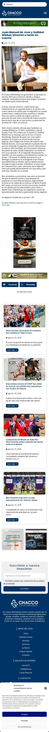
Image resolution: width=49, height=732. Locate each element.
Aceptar (24, 714)
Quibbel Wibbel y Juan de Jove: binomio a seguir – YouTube (23, 204)
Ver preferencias (24, 727)
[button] (45, 688)
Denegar (24, 720)
